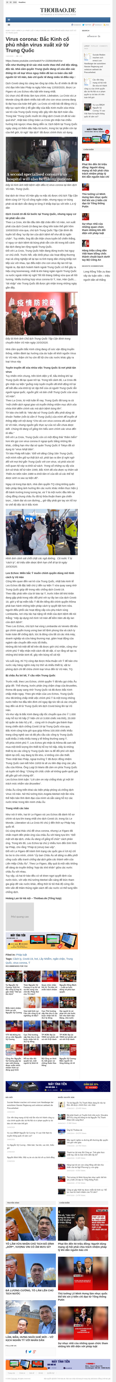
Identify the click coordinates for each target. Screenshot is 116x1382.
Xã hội (40, 1373)
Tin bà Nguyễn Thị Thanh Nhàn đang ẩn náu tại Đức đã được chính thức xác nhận (86, 1104)
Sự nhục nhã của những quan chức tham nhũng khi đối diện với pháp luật (94, 228)
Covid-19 (28, 958)
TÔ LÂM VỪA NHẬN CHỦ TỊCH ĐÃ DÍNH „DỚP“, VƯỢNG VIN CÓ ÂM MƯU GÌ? (30, 1245)
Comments (103, 46)
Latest (87, 46)
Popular (94, 46)
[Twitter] (30, 1352)
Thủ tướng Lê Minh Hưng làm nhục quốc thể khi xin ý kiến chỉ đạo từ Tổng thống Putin (95, 200)
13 (23, 30)
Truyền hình (13, 1203)
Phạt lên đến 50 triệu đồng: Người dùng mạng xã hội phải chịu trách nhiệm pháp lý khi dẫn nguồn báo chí (95, 170)
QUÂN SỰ (50, 1373)
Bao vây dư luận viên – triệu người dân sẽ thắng (96, 275)
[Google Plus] (35, 1352)
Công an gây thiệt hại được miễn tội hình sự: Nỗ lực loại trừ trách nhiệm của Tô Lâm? (87, 1191)
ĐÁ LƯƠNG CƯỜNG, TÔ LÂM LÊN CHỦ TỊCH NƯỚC (29, 1292)
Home (8, 30)
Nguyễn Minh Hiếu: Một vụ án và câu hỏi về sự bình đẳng (30, 1157)
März (19, 30)
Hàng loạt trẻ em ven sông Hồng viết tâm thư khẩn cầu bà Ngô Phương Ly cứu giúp (85, 1166)
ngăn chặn (59, 958)
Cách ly (17, 958)
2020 (13, 30)
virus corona (20, 962)
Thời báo (14, 1378)
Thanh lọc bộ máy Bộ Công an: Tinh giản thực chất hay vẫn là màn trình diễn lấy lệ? (86, 1153)
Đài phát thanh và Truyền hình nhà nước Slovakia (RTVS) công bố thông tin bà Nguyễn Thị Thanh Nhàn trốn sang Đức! (87, 1117)
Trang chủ (11, 1373)
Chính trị (22, 1373)
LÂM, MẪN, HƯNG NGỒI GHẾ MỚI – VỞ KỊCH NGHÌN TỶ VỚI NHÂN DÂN (29, 1339)
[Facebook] (27, 1352)
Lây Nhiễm (45, 958)
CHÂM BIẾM (88, 149)
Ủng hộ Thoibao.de (74, 1130)
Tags (86, 48)
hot (36, 958)
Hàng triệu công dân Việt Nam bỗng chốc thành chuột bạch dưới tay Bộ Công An (96, 255)
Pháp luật (30, 30)
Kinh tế (31, 1373)
